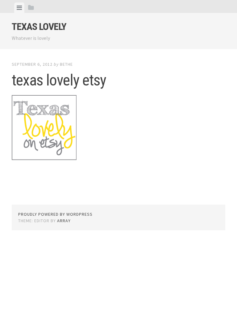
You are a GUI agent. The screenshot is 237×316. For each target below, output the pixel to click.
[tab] (19, 7)
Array (64, 220)
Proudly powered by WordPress (55, 214)
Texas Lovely (39, 26)
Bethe (66, 64)
